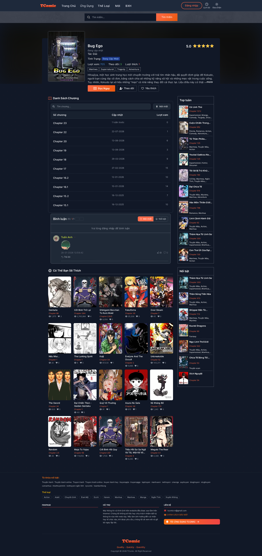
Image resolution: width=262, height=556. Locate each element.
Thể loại (104, 5)
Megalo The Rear (159, 449)
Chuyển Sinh (70, 497)
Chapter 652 (194, 127)
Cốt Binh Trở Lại (82, 310)
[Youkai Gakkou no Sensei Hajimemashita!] (183, 160)
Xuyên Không (172, 497)
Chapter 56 (79, 453)
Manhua (118, 497)
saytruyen (184, 482)
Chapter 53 (194, 363)
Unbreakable (157, 356)
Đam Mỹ (85, 497)
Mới (117, 5)
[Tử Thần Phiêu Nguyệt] (183, 144)
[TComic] (48, 6)
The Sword (54, 403)
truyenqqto (124, 482)
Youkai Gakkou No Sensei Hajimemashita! (199, 154)
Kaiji (102, 356)
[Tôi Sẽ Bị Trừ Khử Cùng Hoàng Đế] (183, 176)
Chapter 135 (194, 143)
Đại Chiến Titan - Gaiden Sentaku (82, 404)
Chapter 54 (194, 380)
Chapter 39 (130, 313)
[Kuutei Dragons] (183, 331)
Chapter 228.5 (106, 316)
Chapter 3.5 (54, 453)
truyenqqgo (135, 482)
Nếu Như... (54, 356)
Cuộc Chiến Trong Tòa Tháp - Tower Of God (200, 123)
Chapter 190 (194, 175)
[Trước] (77, 219)
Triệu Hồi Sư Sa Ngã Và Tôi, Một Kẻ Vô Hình (135, 451)
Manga (143, 497)
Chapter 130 (194, 254)
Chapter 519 (194, 191)
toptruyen (146, 482)
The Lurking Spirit (83, 356)
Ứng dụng (87, 5)
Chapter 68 (53, 313)
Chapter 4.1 (156, 453)
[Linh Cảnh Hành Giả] (183, 223)
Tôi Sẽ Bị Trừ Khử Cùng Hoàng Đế (198, 170)
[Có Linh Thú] (183, 112)
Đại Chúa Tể (195, 186)
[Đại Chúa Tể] (183, 192)
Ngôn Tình (156, 497)
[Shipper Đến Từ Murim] (183, 315)
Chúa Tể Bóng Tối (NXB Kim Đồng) (198, 357)
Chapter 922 (194, 346)
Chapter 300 (195, 238)
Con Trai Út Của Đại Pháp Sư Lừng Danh (200, 250)
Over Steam (157, 310)
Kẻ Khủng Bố (157, 403)
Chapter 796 (194, 208)
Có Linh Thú (195, 107)
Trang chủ (69, 5)
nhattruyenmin (59, 486)
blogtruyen (195, 482)
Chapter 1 (53, 360)
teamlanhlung (100, 486)
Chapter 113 (194, 314)
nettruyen (166, 482)
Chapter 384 (79, 313)
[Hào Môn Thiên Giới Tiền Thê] (183, 207)
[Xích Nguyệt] (183, 378)
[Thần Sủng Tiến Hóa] (183, 299)
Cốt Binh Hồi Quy (108, 449)
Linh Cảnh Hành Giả (199, 218)
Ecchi (96, 497)
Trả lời (67, 257)
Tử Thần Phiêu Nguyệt (197, 139)
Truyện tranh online (63, 482)
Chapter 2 (129, 363)
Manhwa (131, 497)
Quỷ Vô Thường (108, 403)
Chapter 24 (54, 406)
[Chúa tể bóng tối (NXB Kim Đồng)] (183, 363)
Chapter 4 (129, 456)
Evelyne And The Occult (134, 358)
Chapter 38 (105, 360)
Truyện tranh (47, 482)
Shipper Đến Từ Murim (197, 310)
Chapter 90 (194, 331)
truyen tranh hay (111, 482)
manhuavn (156, 482)
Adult (57, 497)
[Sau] (81, 219)
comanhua (46, 486)
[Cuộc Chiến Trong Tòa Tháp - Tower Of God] (183, 128)
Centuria (53, 310)
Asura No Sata (132, 403)
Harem (107, 497)
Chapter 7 (155, 313)
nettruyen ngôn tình (75, 486)
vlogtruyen (205, 482)
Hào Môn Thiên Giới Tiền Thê (199, 202)
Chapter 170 (156, 406)
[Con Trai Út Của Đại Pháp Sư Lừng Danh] (183, 255)
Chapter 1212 (195, 111)
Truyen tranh (78, 482)
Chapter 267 (105, 453)
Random (53, 449)
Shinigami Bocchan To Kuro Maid (109, 311)
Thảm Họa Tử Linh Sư (200, 234)
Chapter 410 (194, 298)
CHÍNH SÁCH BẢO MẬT (177, 515)
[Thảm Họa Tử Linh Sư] (183, 239)
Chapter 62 (194, 222)
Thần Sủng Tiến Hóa (200, 294)
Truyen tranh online (94, 482)
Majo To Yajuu (81, 449)
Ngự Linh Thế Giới (199, 341)
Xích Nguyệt (195, 373)
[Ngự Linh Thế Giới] (183, 347)
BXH (128, 5)
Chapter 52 (155, 360)
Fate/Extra (130, 310)
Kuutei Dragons (197, 325)
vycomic (89, 486)
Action (47, 497)
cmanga (175, 482)
